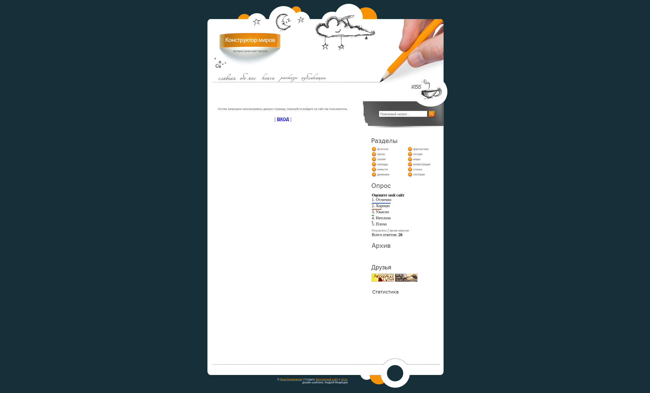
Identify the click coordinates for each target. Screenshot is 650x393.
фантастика (421, 149)
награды (382, 164)
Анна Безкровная (291, 379)
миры (416, 159)
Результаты (379, 230)
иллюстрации (421, 164)
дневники (383, 174)
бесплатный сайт (327, 379)
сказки (381, 159)
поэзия (417, 154)
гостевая (419, 174)
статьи (417, 169)
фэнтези (382, 149)
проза (381, 154)
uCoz (344, 379)
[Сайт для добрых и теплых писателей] (383, 280)
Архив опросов (399, 230)
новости (382, 169)
